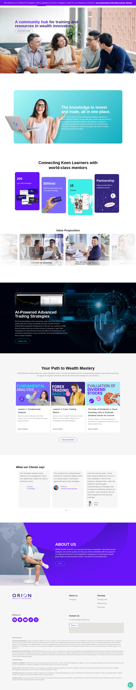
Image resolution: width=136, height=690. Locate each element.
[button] (2, 40)
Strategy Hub (102, 599)
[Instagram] (36, 619)
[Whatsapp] (130, 685)
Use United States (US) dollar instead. (110, 3)
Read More (23, 429)
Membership (102, 603)
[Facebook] (14, 619)
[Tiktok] (30, 619)
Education (101, 607)
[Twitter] (20, 619)
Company (72, 599)
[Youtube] (25, 619)
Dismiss (129, 3)
